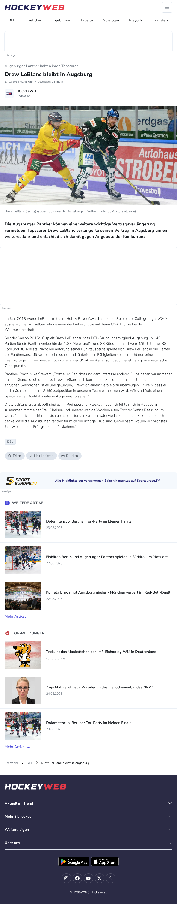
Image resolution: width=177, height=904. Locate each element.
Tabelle (86, 20)
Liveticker (33, 20)
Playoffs (136, 20)
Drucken (72, 456)
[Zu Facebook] (77, 878)
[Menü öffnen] (167, 7)
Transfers (161, 20)
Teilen (17, 456)
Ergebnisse (61, 20)
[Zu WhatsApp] (110, 878)
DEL (11, 20)
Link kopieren (43, 456)
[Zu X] (99, 878)
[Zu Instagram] (66, 878)
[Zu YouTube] (88, 878)
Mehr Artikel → (17, 616)
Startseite (11, 763)
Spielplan (111, 20)
